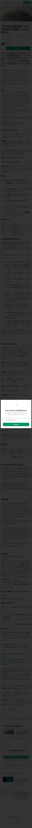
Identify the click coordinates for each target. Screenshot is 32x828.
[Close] (29, 402)
